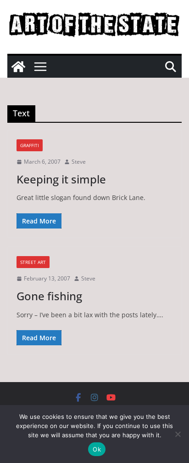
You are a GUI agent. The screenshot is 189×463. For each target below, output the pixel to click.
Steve (79, 162)
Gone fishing (49, 295)
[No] (177, 434)
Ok (97, 449)
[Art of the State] (18, 67)
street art (33, 262)
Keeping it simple (61, 179)
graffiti (29, 145)
